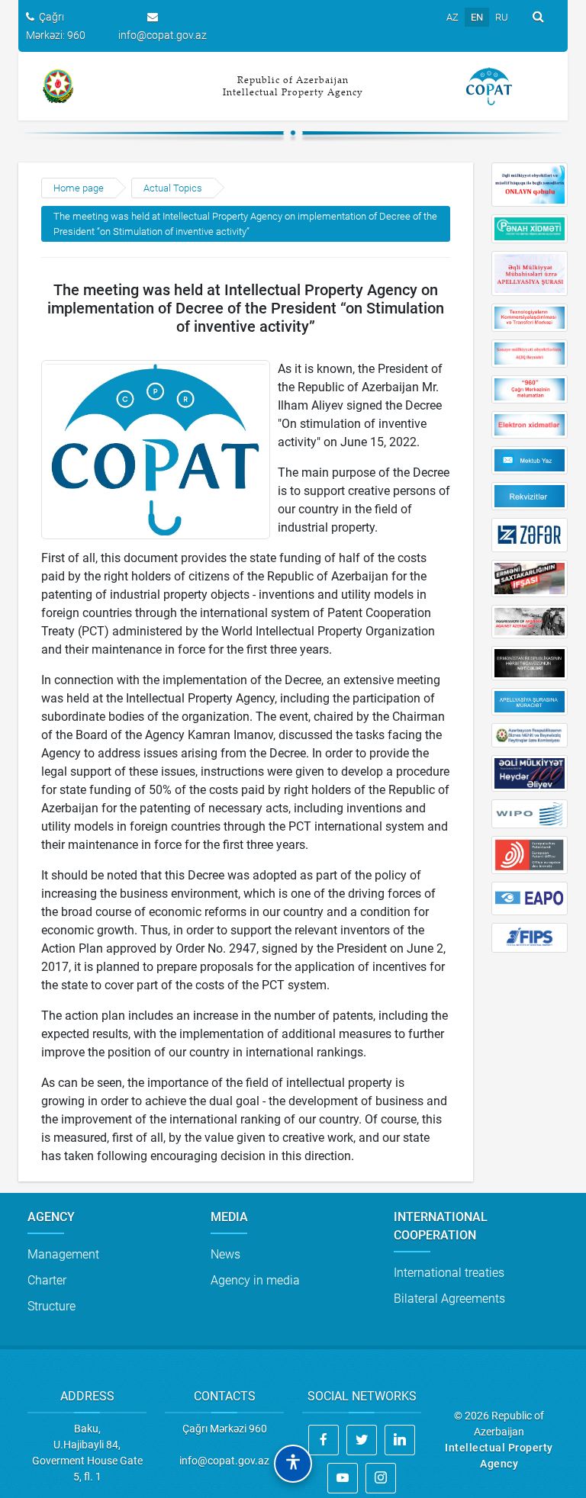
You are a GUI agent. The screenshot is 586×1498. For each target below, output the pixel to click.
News (225, 1254)
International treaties (449, 1272)
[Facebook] (323, 1440)
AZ (452, 17)
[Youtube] (342, 1478)
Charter (46, 1280)
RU (501, 17)
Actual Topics (172, 188)
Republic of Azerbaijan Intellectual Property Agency (293, 85)
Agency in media (255, 1280)
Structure (51, 1306)
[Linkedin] (400, 1440)
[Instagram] (380, 1478)
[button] (293, 1464)
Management (63, 1254)
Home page (78, 188)
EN (477, 17)
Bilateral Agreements (449, 1298)
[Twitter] (361, 1440)
